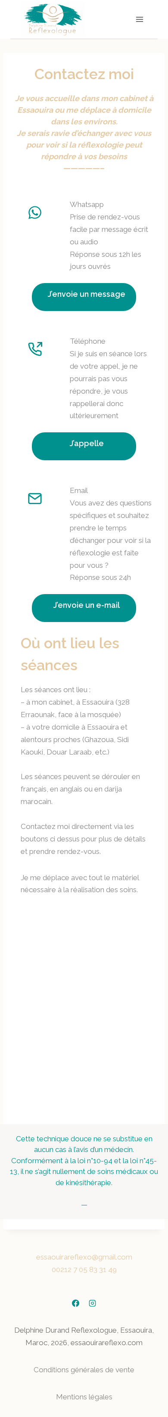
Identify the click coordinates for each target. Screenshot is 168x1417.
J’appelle (87, 443)
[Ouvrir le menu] (139, 19)
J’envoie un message (86, 294)
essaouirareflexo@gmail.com (84, 1257)
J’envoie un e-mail (86, 605)
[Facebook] (75, 1303)
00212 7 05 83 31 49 (84, 1269)
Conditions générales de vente (84, 1369)
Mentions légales (84, 1396)
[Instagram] (92, 1303)
